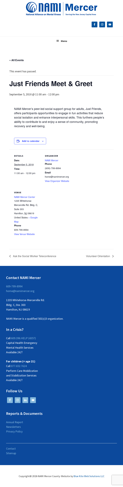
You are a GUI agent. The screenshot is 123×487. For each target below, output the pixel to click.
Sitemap (11, 453)
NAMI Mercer (51, 160)
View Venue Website (24, 234)
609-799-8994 (14, 286)
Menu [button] (64, 41)
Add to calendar (30, 141)
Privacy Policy (14, 431)
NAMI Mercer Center (24, 197)
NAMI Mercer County (62, 9)
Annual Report (14, 422)
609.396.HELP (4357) (23, 338)
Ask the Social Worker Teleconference (34, 256)
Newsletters (13, 427)
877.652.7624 (19, 366)
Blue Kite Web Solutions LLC (89, 476)
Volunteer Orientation (98, 256)
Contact (11, 448)
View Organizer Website (57, 181)
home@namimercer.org (20, 291)
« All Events (16, 60)
